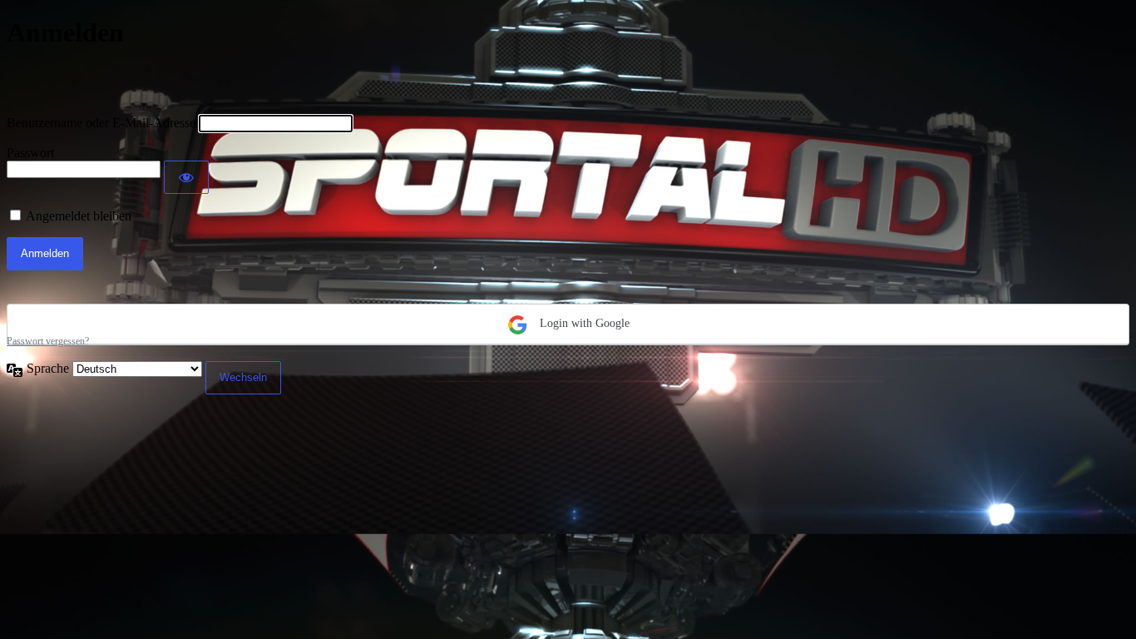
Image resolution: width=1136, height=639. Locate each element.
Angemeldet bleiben (78, 216)
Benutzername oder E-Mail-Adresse (101, 123)
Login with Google (583, 323)
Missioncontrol (103, 82)
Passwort (30, 153)
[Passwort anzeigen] (186, 177)
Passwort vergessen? (48, 341)
